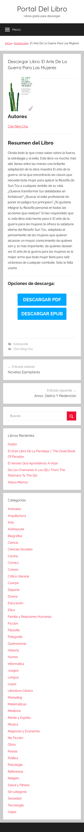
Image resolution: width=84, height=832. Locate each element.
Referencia (15, 771)
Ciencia (13, 542)
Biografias (15, 536)
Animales (14, 509)
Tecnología (16, 805)
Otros (12, 744)
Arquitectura (17, 516)
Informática (16, 664)
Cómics (13, 563)
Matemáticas (17, 704)
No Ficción (15, 738)
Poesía (12, 751)
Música (13, 724)
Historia (13, 650)
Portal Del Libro (42, 8)
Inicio (8, 43)
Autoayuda (21, 43)
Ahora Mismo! (18, 482)
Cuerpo (13, 583)
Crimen (13, 570)
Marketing (15, 697)
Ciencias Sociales (20, 549)
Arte (11, 522)
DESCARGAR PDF (42, 299)
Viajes (12, 812)
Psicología (15, 765)
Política (13, 758)
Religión (13, 778)
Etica (11, 610)
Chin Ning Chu (23, 349)
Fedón (12, 444)
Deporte (14, 590)
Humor (13, 657)
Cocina (13, 556)
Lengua (13, 677)
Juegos (13, 670)
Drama (13, 596)
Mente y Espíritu (19, 718)
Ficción (13, 623)
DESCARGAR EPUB (42, 314)
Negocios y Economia (24, 731)
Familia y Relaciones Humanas (30, 617)
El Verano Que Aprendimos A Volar (33, 463)
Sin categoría (17, 792)
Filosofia (14, 630)
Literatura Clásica (20, 691)
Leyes (12, 684)
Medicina (14, 711)
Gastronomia (17, 644)
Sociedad (14, 798)
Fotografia (15, 637)
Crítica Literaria (18, 576)
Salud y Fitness (18, 785)
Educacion (15, 603)
